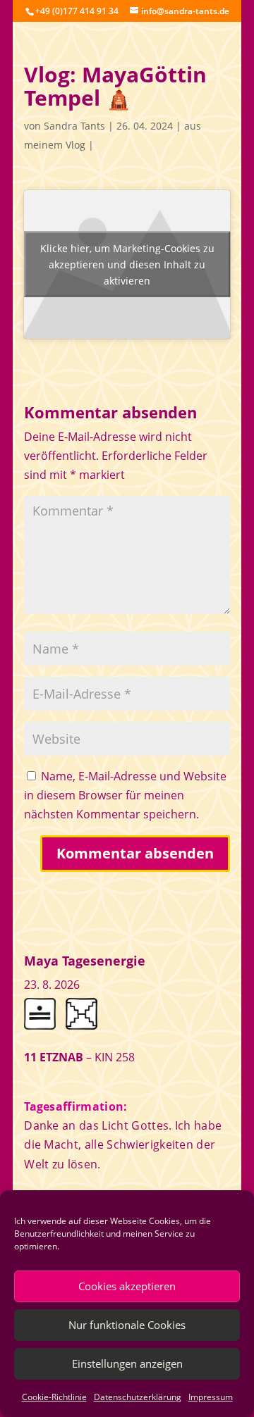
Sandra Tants (74, 125)
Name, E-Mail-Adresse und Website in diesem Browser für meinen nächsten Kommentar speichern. (125, 795)
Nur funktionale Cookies (127, 1325)
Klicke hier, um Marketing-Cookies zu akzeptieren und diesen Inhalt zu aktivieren (127, 264)
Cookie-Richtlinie (54, 1397)
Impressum (210, 1397)
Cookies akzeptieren (127, 1286)
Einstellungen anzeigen (127, 1363)
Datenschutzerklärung (137, 1397)
